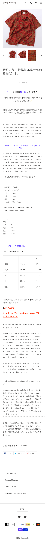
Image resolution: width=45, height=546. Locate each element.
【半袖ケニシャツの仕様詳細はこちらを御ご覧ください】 (22, 146)
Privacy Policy (10, 473)
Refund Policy (10, 487)
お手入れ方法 (9, 308)
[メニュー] (40, 3)
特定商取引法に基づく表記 (15, 494)
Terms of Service (11, 480)
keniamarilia (25, 538)
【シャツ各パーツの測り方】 (14, 246)
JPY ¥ (21, 509)
